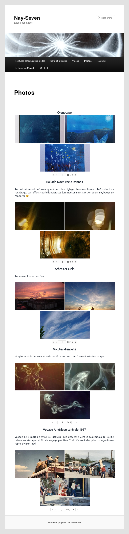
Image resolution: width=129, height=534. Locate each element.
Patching (101, 60)
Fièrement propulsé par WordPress (64, 522)
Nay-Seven (27, 17)
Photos (88, 60)
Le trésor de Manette (25, 68)
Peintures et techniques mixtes (30, 60)
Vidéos (75, 60)
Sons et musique (58, 60)
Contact (44, 68)
